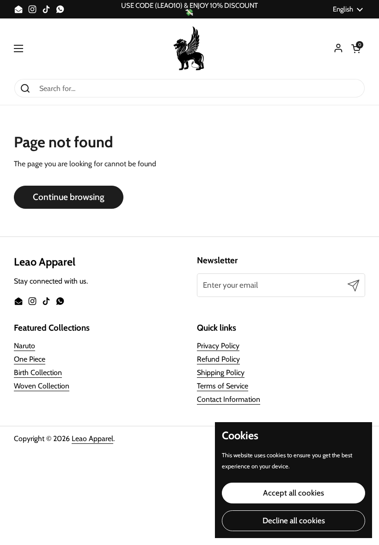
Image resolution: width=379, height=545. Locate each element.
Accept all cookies (293, 492)
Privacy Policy (218, 345)
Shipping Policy (221, 372)
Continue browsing (68, 197)
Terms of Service (222, 386)
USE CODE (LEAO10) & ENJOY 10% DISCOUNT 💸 (189, 9)
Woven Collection (41, 386)
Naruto (24, 345)
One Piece (29, 359)
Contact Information (228, 399)
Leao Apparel (92, 438)
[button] (356, 48)
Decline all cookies (294, 520)
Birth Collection (38, 372)
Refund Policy (218, 359)
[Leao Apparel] (189, 48)
